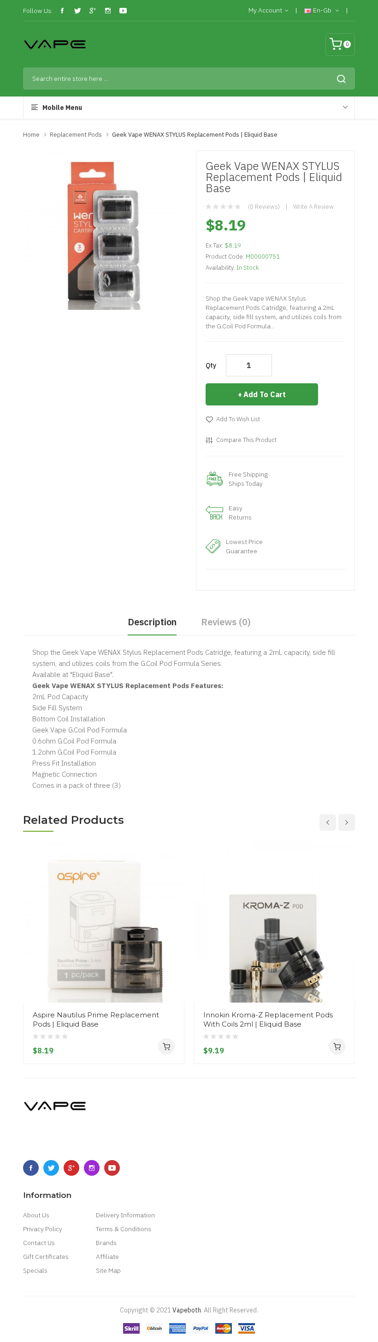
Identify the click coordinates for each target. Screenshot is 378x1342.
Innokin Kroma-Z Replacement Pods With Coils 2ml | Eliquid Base (268, 1019)
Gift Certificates (46, 1256)
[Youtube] (123, 10)
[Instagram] (108, 10)
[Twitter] (77, 10)
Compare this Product (246, 440)
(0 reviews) (264, 207)
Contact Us (39, 1243)
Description (152, 622)
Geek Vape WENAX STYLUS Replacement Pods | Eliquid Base (195, 135)
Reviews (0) (226, 622)
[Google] (93, 10)
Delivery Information (125, 1215)
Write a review (313, 207)
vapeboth (186, 1310)
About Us (36, 1215)
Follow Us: (38, 10)
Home (31, 135)
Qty (211, 365)
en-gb (322, 10)
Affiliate (107, 1256)
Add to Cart (264, 394)
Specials (35, 1270)
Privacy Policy (42, 1229)
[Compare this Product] (173, 968)
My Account (265, 10)
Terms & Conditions (123, 1229)
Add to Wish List (238, 419)
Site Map (108, 1270)
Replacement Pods (76, 135)
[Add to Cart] (166, 1046)
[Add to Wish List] (173, 985)
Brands (106, 1243)
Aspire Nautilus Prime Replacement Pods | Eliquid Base (96, 1019)
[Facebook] (62, 10)
